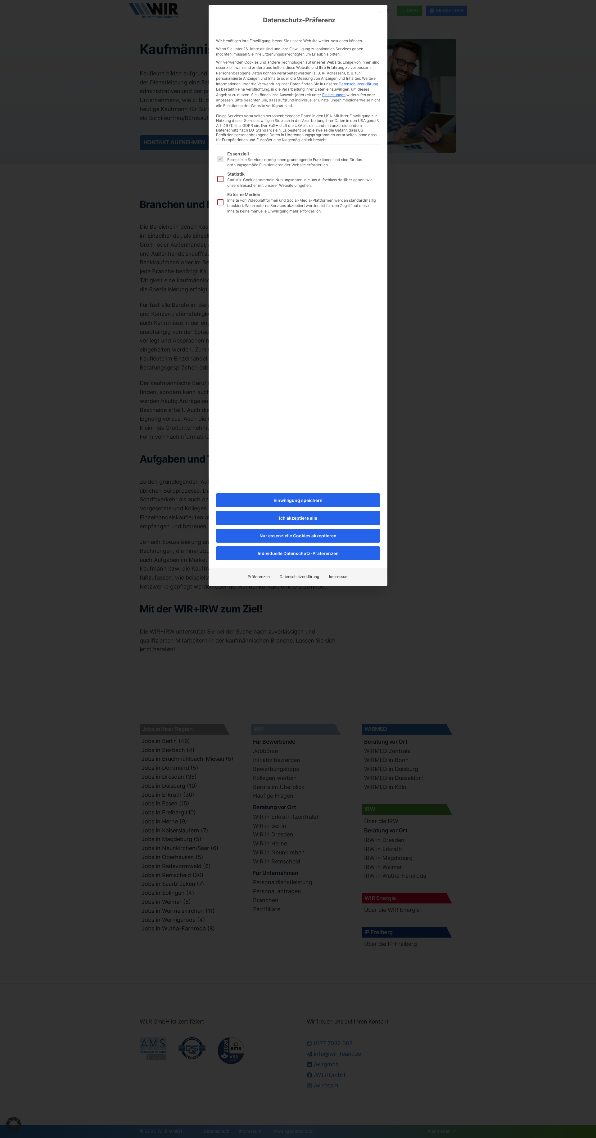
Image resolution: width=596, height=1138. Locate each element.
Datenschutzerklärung (358, 84)
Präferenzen (259, 576)
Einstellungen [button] (333, 94)
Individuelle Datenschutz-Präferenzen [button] (298, 553)
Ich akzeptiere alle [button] (298, 518)
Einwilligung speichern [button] (298, 500)
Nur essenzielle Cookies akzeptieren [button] (298, 535)
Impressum (339, 576)
